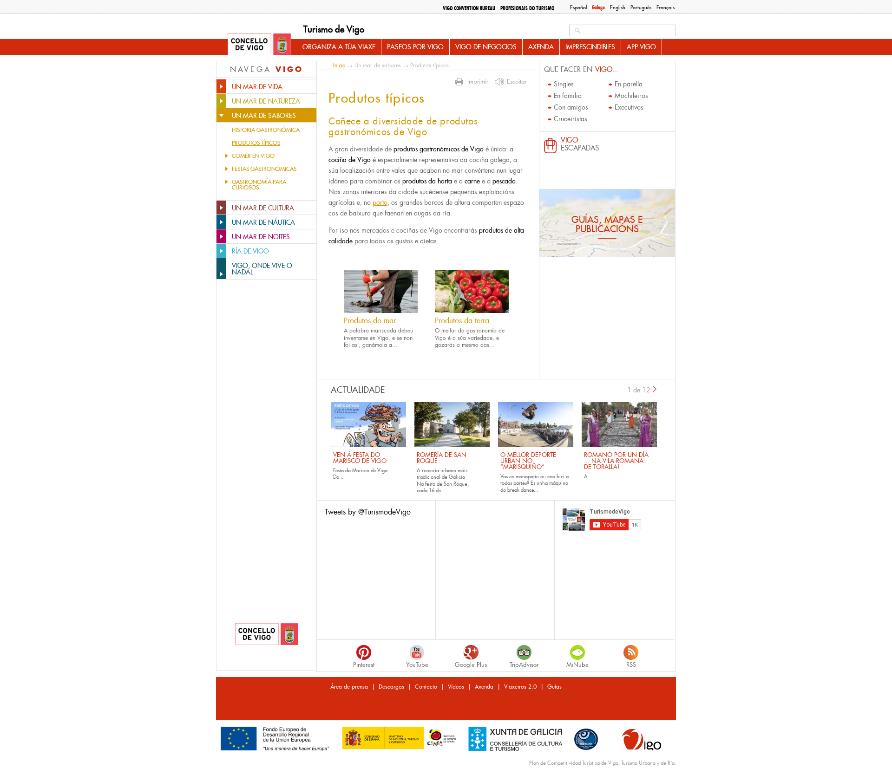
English (617, 7)
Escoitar (517, 81)
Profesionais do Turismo (527, 8)
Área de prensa (349, 686)
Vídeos (456, 686)
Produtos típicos (256, 143)
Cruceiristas (570, 119)
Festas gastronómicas (264, 169)
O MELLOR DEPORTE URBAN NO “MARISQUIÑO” (528, 461)
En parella (629, 84)
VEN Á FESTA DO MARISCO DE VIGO (360, 458)
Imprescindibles (590, 47)
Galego (598, 7)
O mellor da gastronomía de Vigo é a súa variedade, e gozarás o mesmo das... (470, 338)
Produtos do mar (370, 321)
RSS (631, 665)
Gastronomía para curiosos (259, 184)
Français (665, 7)
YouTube (417, 665)
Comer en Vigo (253, 156)
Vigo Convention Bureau (469, 8)
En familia (568, 95)
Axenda (541, 47)
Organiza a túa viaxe (338, 47)
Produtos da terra (462, 321)
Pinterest (363, 665)
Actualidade (358, 390)
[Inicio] (259, 45)
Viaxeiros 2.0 (520, 686)
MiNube (577, 665)
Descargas (391, 686)
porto (380, 202)
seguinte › (655, 389)
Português (640, 7)
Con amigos (571, 107)
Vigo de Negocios (486, 47)
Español (578, 7)
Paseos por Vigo (415, 47)
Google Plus (471, 665)
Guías (554, 686)
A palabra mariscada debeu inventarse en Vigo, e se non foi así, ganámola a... (378, 338)
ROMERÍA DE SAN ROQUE (441, 458)
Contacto (426, 686)
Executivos (629, 107)
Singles (564, 84)
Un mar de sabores (377, 65)
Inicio (339, 65)
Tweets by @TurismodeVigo (368, 512)
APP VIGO (641, 47)
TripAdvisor (524, 665)
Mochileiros (631, 95)
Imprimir (477, 81)
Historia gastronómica (266, 130)
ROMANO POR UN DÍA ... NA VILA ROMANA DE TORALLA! (616, 461)
